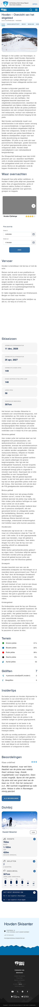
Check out (5, 239)
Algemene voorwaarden (19, 980)
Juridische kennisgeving (19, 976)
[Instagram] (22, 992)
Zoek (19, 250)
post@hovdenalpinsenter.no (14, 938)
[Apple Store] (25, 996)
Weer (24, 24)
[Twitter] (18, 992)
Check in (5, 230)
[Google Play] (15, 996)
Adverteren (19, 972)
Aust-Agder (22, 900)
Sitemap (19, 982)
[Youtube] (13, 992)
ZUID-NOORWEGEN (8, 20)
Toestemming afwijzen (19, 986)
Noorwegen (22, 896)
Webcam (31, 24)
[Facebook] (27, 992)
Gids (3, 24)
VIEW (33, 832)
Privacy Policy (19, 978)
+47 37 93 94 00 (9, 935)
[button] (31, 10)
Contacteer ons (19, 970)
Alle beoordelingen (11, 798)
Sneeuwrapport (13, 24)
